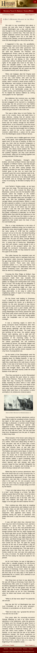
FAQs (11, 648)
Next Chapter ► (30, 14)
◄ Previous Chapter (8, 14)
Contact (31, 648)
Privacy (25, 648)
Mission (6, 648)
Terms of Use (18, 648)
